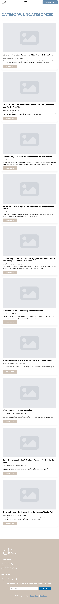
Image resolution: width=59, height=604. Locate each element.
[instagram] (3, 579)
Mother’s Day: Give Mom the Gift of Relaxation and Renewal (27, 157)
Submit (45, 588)
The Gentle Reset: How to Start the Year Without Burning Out (28, 360)
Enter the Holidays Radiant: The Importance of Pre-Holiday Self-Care (29, 461)
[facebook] (8, 579)
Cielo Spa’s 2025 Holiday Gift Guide (17, 410)
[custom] (17, 579)
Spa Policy (43, 596)
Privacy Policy (34, 596)
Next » (29, 531)
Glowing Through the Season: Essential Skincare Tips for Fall (28, 512)
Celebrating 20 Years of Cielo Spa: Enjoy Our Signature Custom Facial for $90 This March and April (29, 259)
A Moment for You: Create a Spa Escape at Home (23, 311)
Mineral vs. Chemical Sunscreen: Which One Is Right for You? (28, 55)
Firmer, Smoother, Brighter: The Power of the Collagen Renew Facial (28, 207)
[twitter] (12, 579)
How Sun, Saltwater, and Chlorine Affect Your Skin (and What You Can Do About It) (28, 106)
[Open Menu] (25, 2)
